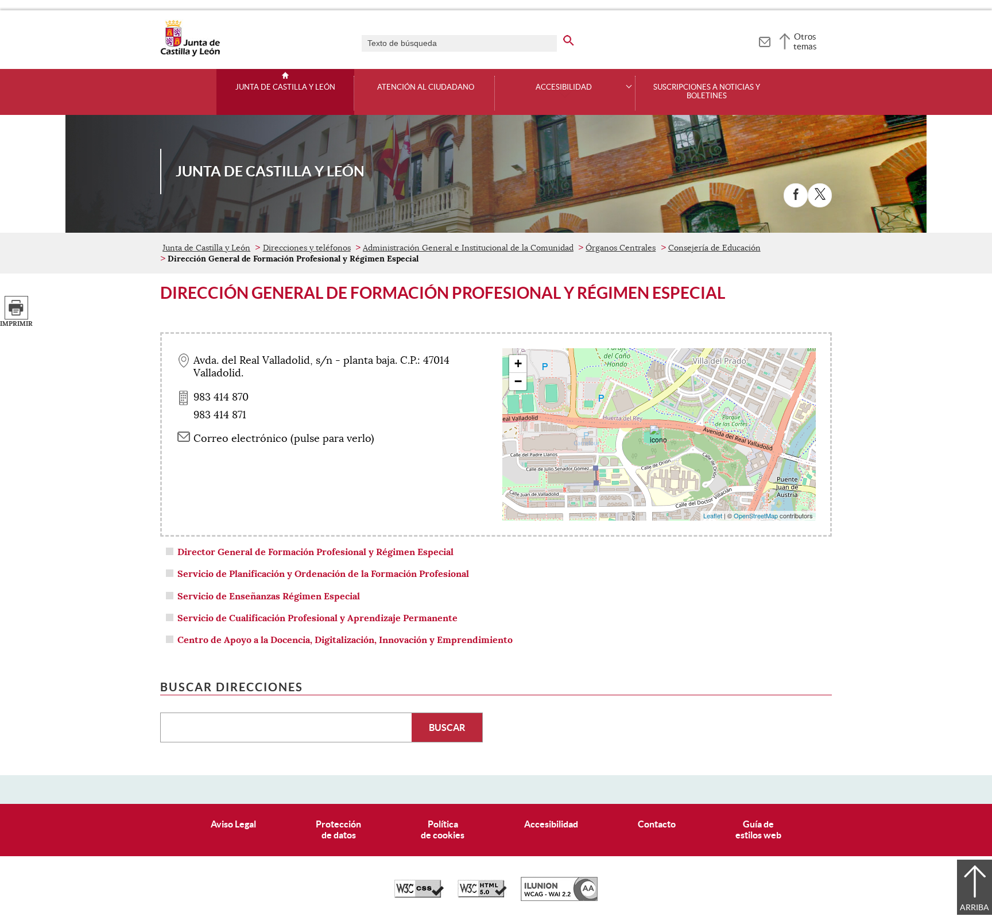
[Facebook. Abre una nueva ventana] (796, 195)
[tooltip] (764, 40)
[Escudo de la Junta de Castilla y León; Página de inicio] (190, 54)
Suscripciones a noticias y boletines (706, 91)
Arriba (974, 907)
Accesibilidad (551, 824)
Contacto (657, 824)
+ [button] (518, 363)
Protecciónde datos (338, 829)
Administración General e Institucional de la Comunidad (468, 247)
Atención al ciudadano (425, 87)
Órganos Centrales (621, 247)
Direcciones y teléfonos (307, 247)
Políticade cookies (442, 829)
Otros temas (805, 41)
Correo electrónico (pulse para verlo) (283, 438)
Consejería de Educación (714, 247)
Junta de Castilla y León (285, 87)
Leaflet (712, 515)
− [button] (518, 381)
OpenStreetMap (756, 515)
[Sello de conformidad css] (419, 894)
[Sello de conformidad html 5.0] (482, 894)
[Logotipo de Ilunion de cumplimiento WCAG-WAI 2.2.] (559, 898)
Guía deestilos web (758, 829)
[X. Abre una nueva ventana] (820, 195)
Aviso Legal (233, 824)
